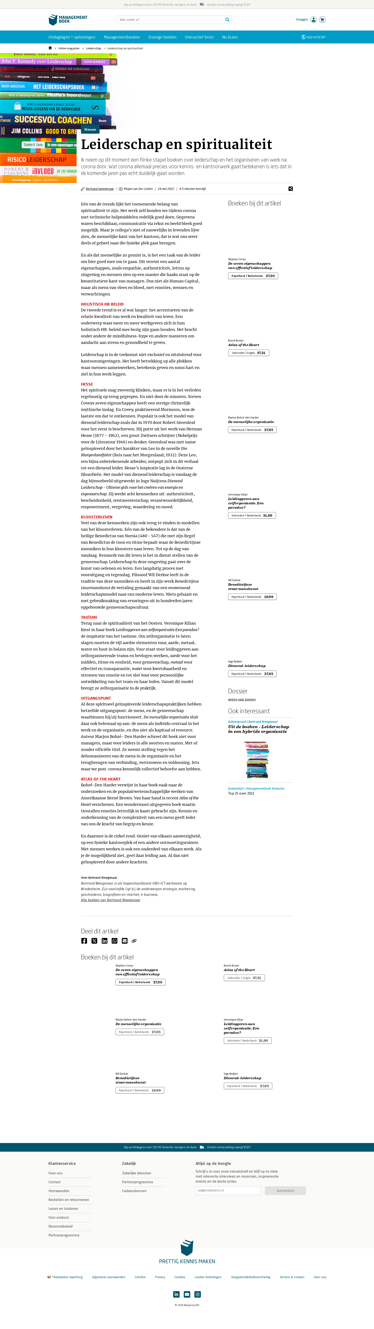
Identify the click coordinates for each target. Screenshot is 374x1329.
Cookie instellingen (208, 1277)
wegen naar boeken (242, 699)
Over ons (55, 1173)
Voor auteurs (58, 1217)
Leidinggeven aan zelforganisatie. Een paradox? (246, 503)
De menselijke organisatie (251, 422)
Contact (54, 1182)
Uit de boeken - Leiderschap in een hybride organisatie (258, 729)
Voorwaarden (58, 1191)
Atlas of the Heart (243, 345)
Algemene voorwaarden (108, 1277)
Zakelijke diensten (136, 1173)
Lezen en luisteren (63, 1209)
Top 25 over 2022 (241, 793)
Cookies (179, 1277)
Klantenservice (62, 1163)
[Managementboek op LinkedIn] (176, 1294)
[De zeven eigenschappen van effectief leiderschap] (243, 231)
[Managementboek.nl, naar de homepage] (67, 24)
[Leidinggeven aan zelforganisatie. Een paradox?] (243, 466)
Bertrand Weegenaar (100, 189)
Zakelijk (129, 1163)
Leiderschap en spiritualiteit (125, 48)
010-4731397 (316, 37)
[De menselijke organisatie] (243, 389)
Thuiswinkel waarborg (67, 1277)
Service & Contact (292, 1277)
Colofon (140, 1277)
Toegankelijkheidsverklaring (250, 1277)
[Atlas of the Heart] (243, 312)
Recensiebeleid (60, 1226)
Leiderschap (93, 48)
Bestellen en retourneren (68, 1200)
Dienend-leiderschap (247, 666)
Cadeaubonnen (134, 1191)
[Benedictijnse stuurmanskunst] (243, 552)
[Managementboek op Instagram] (197, 1294)
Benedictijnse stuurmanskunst (243, 586)
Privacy (160, 1277)
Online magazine (68, 48)
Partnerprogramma (63, 1235)
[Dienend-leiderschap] (243, 633)
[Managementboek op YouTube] (187, 1294)
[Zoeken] (227, 19)
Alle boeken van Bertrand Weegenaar (110, 900)
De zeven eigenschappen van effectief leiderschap (250, 265)
